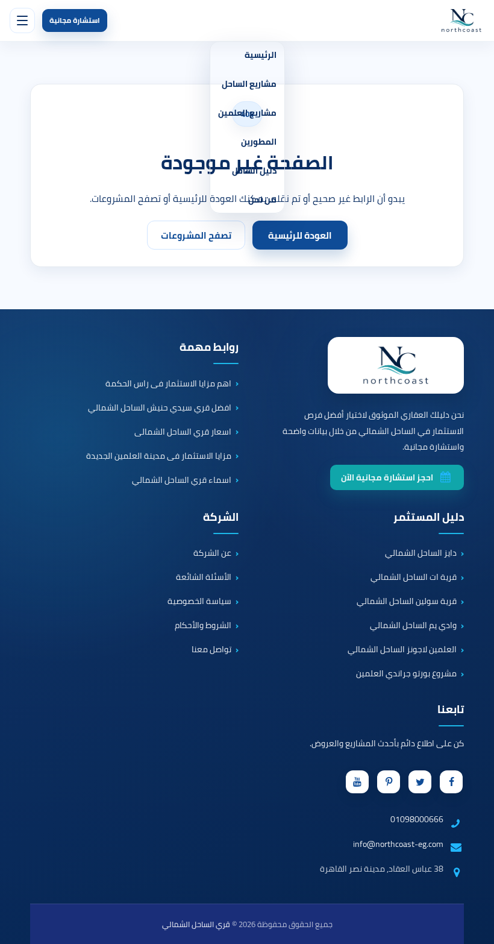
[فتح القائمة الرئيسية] (22, 20)
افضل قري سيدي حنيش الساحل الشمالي (159, 407)
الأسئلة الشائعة (203, 577)
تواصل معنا (211, 650)
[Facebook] (451, 781)
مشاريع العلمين (247, 113)
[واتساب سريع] (467, 917)
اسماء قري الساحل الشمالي (181, 480)
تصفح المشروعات (196, 235)
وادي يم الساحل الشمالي (413, 626)
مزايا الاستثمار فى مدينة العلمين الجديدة (158, 456)
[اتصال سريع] (467, 879)
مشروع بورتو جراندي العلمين (406, 674)
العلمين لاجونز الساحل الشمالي (402, 650)
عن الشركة (212, 553)
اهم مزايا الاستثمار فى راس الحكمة (168, 383)
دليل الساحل (254, 170)
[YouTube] (357, 781)
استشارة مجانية (74, 20)
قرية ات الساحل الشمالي (413, 577)
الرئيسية (261, 55)
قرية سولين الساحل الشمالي (407, 601)
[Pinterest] (388, 781)
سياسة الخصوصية (199, 601)
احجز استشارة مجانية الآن (387, 477)
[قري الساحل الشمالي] (461, 20)
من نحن (262, 199)
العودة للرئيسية (300, 235)
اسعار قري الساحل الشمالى (182, 431)
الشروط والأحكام (203, 626)
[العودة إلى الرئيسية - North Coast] (396, 365)
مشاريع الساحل (249, 84)
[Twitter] (419, 781)
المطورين (259, 141)
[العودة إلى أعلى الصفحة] (478, 928)
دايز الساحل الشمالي (421, 553)
